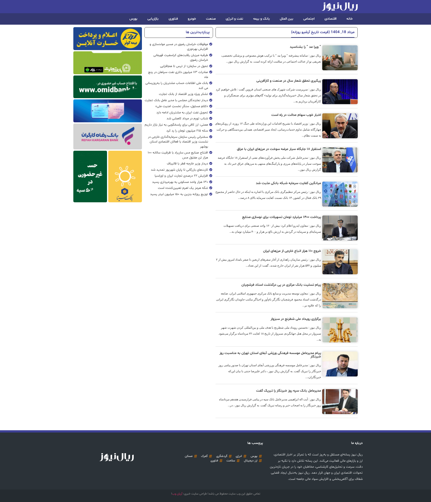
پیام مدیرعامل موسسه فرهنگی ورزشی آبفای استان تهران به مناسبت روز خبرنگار (270, 355)
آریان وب (177, 494)
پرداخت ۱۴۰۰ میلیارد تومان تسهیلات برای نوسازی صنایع (281, 217)
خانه (349, 18)
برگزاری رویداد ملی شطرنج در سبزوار (296, 319)
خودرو (192, 18)
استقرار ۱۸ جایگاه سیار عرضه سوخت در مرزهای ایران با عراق (279, 149)
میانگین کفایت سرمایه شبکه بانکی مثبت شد (288, 183)
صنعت (211, 18)
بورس (133, 18)
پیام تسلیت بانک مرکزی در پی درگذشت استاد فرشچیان (281, 285)
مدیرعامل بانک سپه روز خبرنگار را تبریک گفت (288, 390)
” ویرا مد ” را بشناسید (305, 47)
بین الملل (286, 18)
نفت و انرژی (234, 18)
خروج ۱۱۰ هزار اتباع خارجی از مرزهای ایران (292, 251)
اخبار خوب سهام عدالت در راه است (296, 115)
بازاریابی (153, 18)
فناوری (173, 18)
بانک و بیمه (261, 18)
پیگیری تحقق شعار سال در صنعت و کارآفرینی (288, 80)
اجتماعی (309, 18)
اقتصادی (330, 18)
